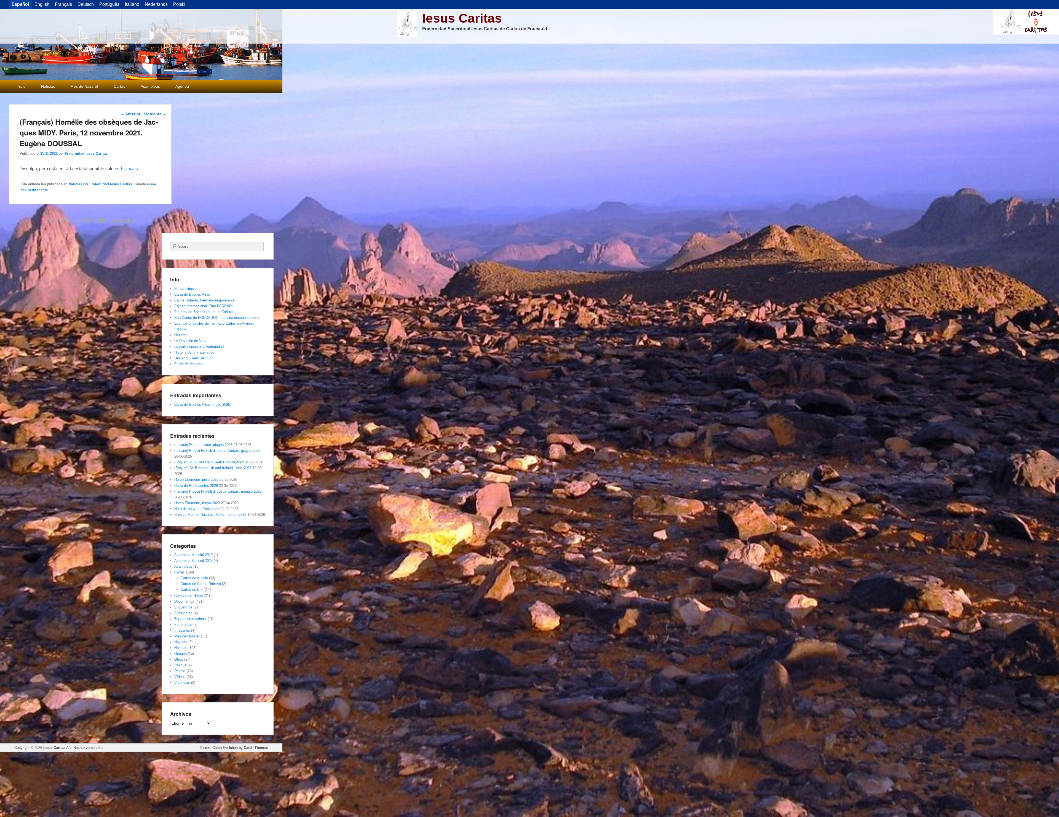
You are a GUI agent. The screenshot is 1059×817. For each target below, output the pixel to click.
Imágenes (182, 630)
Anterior (130, 114)
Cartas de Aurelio (194, 578)
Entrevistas (183, 613)
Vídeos (180, 677)
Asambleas (150, 86)
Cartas (119, 86)
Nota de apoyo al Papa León (197, 509)
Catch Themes (256, 748)
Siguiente (155, 114)
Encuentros (183, 607)
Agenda (182, 86)
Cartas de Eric (192, 590)
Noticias (48, 86)
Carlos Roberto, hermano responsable (204, 300)
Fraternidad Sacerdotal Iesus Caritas (203, 312)
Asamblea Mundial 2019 (193, 555)
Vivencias (182, 682)
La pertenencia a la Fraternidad (199, 347)
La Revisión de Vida (190, 341)
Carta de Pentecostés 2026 (196, 486)
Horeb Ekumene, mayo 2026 (197, 503)
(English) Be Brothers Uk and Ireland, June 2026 (213, 468)
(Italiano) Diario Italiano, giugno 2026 (203, 445)
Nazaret (180, 335)
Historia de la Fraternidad (194, 352)
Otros (178, 659)
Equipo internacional (190, 619)
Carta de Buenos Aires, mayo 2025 (202, 404)
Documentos (184, 601)
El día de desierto (188, 364)
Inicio (21, 86)
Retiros (180, 671)
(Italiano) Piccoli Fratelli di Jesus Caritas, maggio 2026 (217, 491)
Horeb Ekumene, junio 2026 (196, 479)
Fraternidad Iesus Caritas (86, 153)
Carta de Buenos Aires (192, 294)
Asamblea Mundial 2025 (193, 561)
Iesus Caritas (462, 18)
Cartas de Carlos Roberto (201, 584)
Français (129, 168)
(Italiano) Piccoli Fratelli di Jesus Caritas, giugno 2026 (217, 450)
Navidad (180, 642)
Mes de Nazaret (84, 86)
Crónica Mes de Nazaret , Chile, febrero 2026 (210, 514)
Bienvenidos (184, 289)
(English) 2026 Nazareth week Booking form (209, 462)
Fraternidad (183, 625)
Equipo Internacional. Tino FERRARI (203, 306)
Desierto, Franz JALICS (193, 358)
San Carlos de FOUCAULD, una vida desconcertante (216, 318)
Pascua (180, 665)
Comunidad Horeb (188, 596)
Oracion (180, 654)
